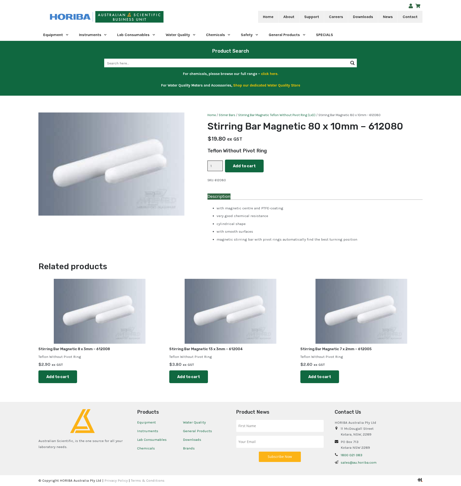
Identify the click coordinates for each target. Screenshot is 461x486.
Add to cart (244, 166)
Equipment (146, 422)
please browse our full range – (243, 74)
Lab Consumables (152, 439)
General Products (197, 431)
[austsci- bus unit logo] (129, 17)
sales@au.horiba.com (358, 462)
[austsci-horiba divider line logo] (92, 17)
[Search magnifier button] (352, 63)
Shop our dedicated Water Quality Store (266, 85)
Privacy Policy (116, 480)
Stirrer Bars (227, 115)
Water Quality (194, 422)
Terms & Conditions (147, 480)
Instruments (147, 431)
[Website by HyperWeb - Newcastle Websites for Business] (420, 480)
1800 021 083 (351, 455)
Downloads (192, 439)
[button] (297, 17)
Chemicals (146, 448)
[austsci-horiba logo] (70, 17)
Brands (189, 448)
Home (211, 115)
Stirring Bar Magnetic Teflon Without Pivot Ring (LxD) (276, 115)
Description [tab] (218, 196)
